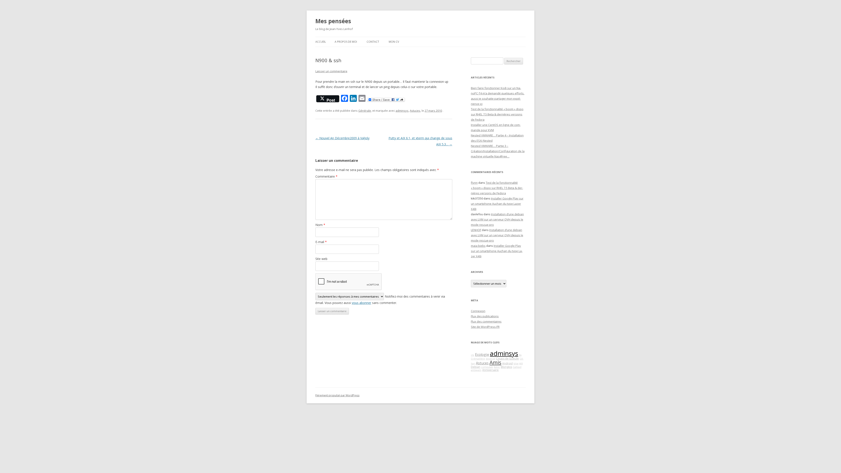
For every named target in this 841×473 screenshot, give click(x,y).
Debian (475, 367)
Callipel (517, 367)
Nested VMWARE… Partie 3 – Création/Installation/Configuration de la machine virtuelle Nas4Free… (498, 151)
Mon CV (394, 42)
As (520, 355)
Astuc (497, 367)
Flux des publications (485, 316)
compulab (487, 367)
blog (516, 363)
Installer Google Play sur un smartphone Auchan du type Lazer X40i (497, 203)
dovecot (490, 358)
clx (472, 355)
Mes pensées (333, 21)
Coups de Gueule (507, 358)
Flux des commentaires (486, 321)
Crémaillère (478, 358)
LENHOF (476, 230)
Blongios (506, 367)
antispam (476, 370)
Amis (495, 362)
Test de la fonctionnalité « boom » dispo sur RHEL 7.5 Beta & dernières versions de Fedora (497, 114)
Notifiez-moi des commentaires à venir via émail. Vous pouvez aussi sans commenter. (380, 299)
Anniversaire (490, 370)
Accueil (320, 42)
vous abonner (361, 303)
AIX (521, 363)
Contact (373, 42)
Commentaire (326, 176)
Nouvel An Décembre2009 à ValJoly (342, 138)
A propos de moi (346, 42)
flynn (474, 183)
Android (507, 363)
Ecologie (482, 354)
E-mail (321, 242)
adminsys (402, 111)
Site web (321, 259)
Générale (364, 111)
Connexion (478, 311)
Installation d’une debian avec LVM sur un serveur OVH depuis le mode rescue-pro (497, 219)
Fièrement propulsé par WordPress (337, 395)
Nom (320, 225)
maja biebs (478, 246)
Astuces (415, 111)
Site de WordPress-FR (485, 327)
